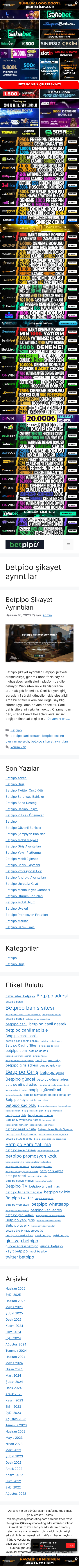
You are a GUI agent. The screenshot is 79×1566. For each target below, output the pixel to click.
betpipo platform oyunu (48, 1150)
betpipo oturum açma (19, 1138)
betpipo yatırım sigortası (17, 1210)
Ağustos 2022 (16, 1493)
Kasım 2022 (14, 1475)
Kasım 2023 (14, 1400)
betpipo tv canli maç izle (24, 1192)
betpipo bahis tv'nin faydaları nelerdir (23, 1014)
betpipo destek (38, 1051)
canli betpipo (43, 1235)
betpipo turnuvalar (44, 1181)
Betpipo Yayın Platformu (23, 852)
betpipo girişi (52, 1072)
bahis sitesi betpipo (20, 996)
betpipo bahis (14, 1001)
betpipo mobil (48, 1120)
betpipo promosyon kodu (32, 1156)
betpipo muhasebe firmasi (42, 1125)
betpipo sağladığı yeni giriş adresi (22, 1171)
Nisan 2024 (14, 1369)
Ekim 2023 (13, 1406)
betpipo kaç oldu (21, 1105)
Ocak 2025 (13, 1319)
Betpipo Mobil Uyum (20, 902)
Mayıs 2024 (14, 1363)
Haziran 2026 (16, 1288)
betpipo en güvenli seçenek (18, 1056)
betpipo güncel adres (53, 1079)
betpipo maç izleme (40, 1115)
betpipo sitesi (16, 1176)
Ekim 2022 (13, 1481)
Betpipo (16, 730)
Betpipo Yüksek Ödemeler (25, 815)
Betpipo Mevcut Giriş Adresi (23, 1120)
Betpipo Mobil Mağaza (22, 840)
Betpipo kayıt (17, 1099)
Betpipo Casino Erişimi (22, 809)
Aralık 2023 (14, 1394)
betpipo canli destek (25, 736)
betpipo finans (40, 1056)
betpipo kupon (65, 1106)
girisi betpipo (61, 1235)
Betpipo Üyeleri (17, 908)
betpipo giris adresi (22, 1065)
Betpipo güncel (20, 1079)
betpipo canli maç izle (27, 1030)
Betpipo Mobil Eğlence (22, 859)
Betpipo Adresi (16, 778)
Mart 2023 (13, 1450)
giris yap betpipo (22, 1240)
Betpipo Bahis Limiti (20, 927)
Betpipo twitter (19, 1197)
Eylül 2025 (13, 1294)
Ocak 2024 (14, 1388)
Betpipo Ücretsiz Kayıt (22, 883)
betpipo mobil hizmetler (17, 1125)
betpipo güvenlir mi (45, 1090)
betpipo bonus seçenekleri (38, 1019)
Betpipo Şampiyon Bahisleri (26, 834)
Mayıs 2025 (14, 1307)
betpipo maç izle (16, 1115)
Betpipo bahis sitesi (30, 1008)
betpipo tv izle (57, 1192)
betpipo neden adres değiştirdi (53, 1134)
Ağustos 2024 (16, 1344)
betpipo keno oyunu (47, 1106)
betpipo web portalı (44, 1198)
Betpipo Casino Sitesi (21, 1045)
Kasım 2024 (14, 1326)
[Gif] (39, 228)
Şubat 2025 (14, 1313)
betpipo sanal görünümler (17, 1166)
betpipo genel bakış (47, 1060)
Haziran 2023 (16, 1431)
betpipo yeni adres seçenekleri (50, 1215)
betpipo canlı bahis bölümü (22, 1041)
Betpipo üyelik (18, 1225)
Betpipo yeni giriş (20, 1220)
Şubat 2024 (14, 1382)
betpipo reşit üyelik (15, 1162)
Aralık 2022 (14, 1469)
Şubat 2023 (14, 1456)
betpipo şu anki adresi (19, 1235)
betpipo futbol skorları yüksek (20, 1060)
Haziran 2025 (15, 1301)
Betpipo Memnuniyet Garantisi (28, 890)
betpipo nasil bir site (21, 1129)
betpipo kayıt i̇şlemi (39, 1100)
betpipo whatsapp (50, 1204)
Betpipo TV (16, 1186)
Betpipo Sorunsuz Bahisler (25, 796)
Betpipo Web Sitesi (17, 1204)
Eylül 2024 (13, 1338)
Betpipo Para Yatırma (28, 1144)
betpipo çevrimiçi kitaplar (49, 1221)
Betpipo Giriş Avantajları (23, 846)
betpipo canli (16, 1024)
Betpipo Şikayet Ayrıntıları (29, 603)
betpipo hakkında (14, 1095)
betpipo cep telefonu (49, 1046)
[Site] (39, 141)
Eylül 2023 (13, 1413)
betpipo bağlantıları (51, 1014)
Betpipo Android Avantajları (26, 877)
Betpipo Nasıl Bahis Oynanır (55, 1129)
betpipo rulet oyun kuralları (38, 1162)
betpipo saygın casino (41, 1166)
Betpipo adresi (52, 995)
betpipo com (16, 1050)
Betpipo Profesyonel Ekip (24, 871)
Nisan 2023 (14, 1444)
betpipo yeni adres (46, 1210)
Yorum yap (18, 747)
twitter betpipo (20, 1256)
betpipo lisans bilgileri (32, 1111)
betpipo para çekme (21, 1150)
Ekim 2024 (13, 1332)
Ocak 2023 (14, 1462)
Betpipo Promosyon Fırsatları (27, 915)
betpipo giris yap (50, 1065)
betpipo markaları (53, 1111)
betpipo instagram (59, 1094)
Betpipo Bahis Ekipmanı (23, 865)
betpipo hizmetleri (35, 1094)
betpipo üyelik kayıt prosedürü (24, 1230)
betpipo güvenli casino (16, 1090)
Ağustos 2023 (16, 1419)
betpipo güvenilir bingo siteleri (54, 1085)
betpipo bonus (15, 1018)
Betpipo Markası (17, 921)
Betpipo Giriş (15, 784)
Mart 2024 (13, 1375)
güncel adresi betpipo (22, 1246)
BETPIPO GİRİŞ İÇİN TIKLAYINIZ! (39, 84)
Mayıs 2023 (14, 1437)
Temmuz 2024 (16, 1350)
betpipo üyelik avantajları (43, 1226)
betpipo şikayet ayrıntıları (49, 741)
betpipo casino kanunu (51, 1041)
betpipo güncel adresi (22, 1084)
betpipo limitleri (13, 1111)
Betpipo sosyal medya (20, 1180)
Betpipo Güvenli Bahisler (23, 828)
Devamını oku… (58, 719)
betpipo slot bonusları (38, 1176)
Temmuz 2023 (16, 1425)
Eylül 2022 (13, 1487)
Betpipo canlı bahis (21, 1036)
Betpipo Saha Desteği (21, 803)
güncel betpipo (51, 1246)
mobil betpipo (38, 1251)
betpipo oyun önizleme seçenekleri (50, 1139)
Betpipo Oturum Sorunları (24, 896)
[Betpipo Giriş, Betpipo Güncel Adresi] (25, 544)
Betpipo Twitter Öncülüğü (24, 790)
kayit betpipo (17, 1251)
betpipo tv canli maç (44, 1186)
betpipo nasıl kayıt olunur (21, 1134)
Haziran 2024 (16, 1357)
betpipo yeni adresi (20, 1215)
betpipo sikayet (51, 1171)
